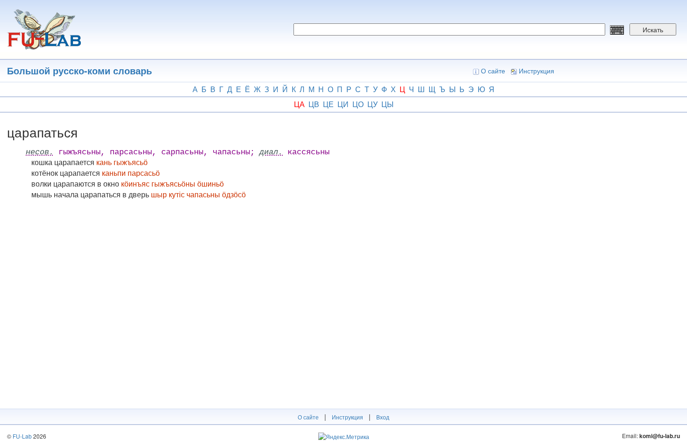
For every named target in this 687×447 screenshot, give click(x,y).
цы (387, 104)
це (328, 104)
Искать (653, 29)
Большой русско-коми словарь (79, 70)
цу (372, 104)
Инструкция (536, 70)
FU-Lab (22, 436)
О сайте (493, 70)
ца (299, 104)
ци (343, 104)
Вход (382, 417)
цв (313, 104)
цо (358, 104)
